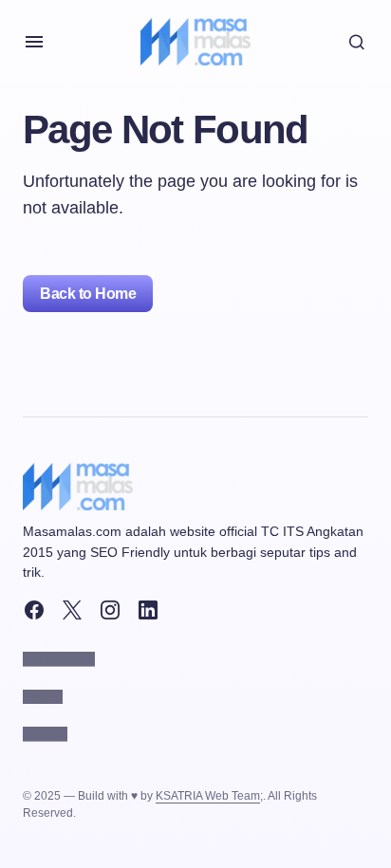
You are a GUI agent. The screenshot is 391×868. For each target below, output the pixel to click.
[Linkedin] (148, 610)
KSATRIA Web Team (208, 796)
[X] (72, 610)
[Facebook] (34, 610)
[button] (34, 41)
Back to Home (88, 294)
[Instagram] (110, 610)
